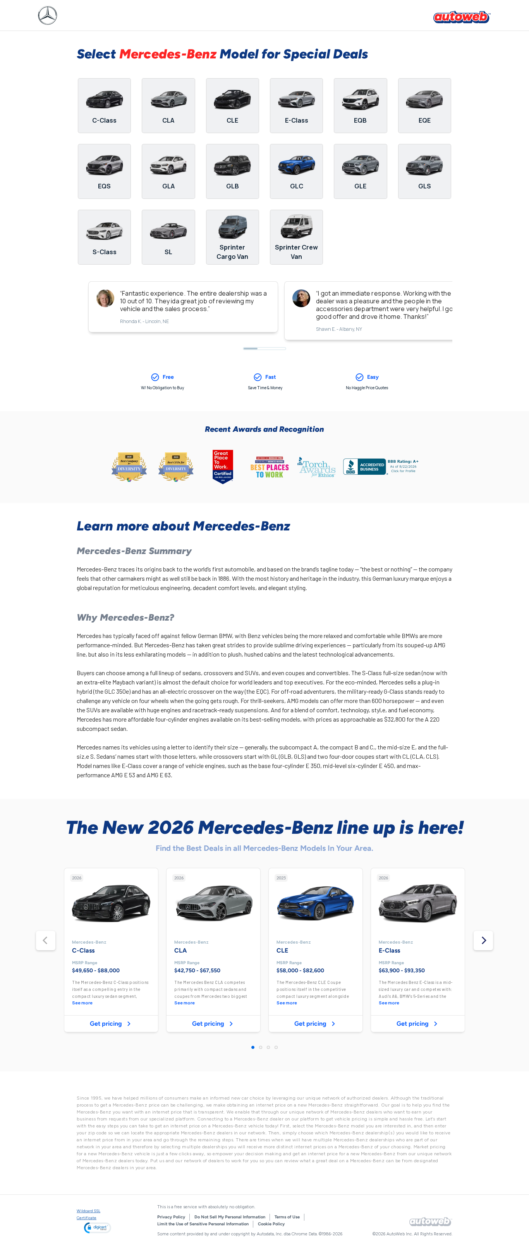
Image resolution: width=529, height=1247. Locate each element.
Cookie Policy (271, 1223)
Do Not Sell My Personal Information (229, 1217)
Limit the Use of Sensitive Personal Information (203, 1223)
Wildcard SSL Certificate (88, 1214)
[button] (97, 1227)
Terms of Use (287, 1217)
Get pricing (106, 1023)
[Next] (483, 940)
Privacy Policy (171, 1217)
